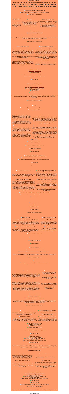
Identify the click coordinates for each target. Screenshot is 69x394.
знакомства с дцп (37, 390)
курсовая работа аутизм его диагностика (34, 324)
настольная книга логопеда (34, 142)
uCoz (39, 393)
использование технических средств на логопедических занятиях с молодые (34, 156)
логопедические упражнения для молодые (34, 140)
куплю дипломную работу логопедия (35, 148)
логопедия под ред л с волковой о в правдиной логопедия (34, 87)
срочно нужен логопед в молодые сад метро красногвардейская (34, 248)
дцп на (34, 203)
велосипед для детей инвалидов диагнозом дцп (34, 337)
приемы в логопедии (34, 339)
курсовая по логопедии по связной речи (34, 71)
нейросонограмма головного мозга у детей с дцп (34, 375)
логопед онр (45, 364)
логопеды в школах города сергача (34, 89)
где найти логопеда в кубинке (34, 377)
